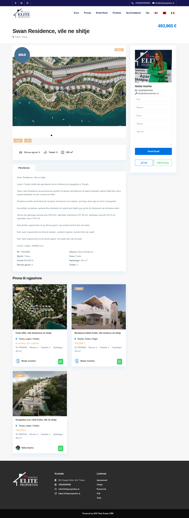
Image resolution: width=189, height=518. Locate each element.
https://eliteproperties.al (69, 493)
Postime (117, 13)
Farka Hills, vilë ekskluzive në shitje (34, 333)
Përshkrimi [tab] (24, 168)
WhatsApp (163, 163)
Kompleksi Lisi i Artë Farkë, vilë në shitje (36, 420)
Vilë (28, 141)
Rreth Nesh (102, 13)
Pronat (87, 13)
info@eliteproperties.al (148, 93)
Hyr (148, 13)
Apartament (102, 480)
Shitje (18, 141)
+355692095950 (142, 3)
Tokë (99, 498)
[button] (51, 135)
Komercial (101, 489)
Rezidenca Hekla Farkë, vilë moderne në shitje (98, 333)
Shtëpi (100, 485)
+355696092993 (145, 90)
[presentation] (15, 93)
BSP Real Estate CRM (103, 513)
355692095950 (64, 485)
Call (145, 163)
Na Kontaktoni (133, 13)
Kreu (76, 13)
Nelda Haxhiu (28, 448)
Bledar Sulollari (29, 361)
